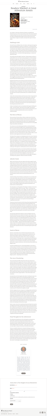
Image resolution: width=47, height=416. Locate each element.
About (13, 3)
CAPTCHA (11, 398)
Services (24, 3)
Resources (17, 3)
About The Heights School (4, 413)
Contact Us (14, 413)
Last (24, 391)
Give (31, 3)
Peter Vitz (14, 29)
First (10, 391)
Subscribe (28, 3)
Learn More (23, 373)
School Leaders (13, 395)
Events (20, 3)
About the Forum (10, 413)
